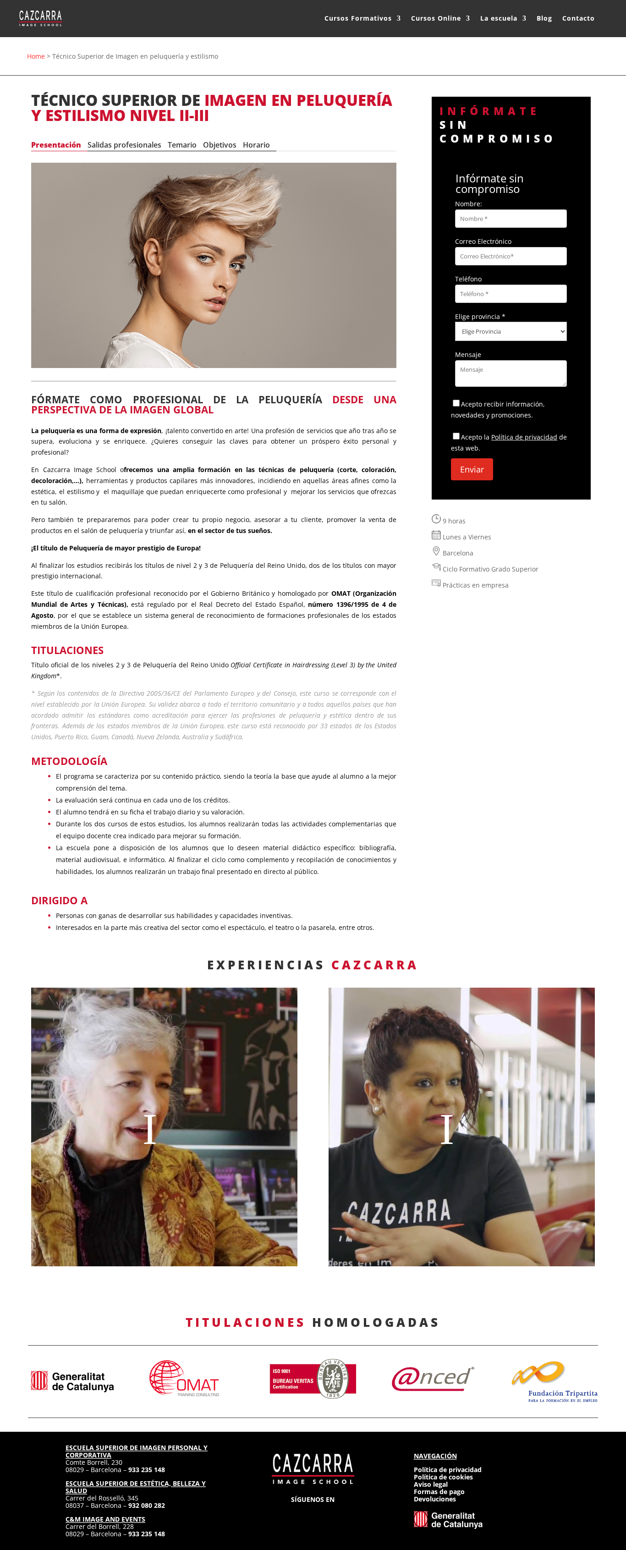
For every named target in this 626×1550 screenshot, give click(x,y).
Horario (256, 145)
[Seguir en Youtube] (346, 1513)
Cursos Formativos (358, 18)
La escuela (498, 18)
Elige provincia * (480, 316)
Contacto (578, 18)
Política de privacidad (524, 437)
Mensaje (468, 354)
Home (36, 56)
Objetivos (219, 145)
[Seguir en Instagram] (280, 1513)
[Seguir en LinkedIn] (329, 1513)
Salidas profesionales (124, 145)
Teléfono (468, 279)
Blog (544, 18)
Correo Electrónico (483, 241)
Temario (182, 145)
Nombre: (468, 203)
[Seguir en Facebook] (296, 1513)
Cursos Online (436, 18)
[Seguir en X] (313, 1513)
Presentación (56, 145)
